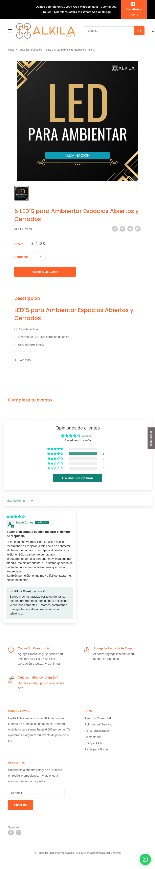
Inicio (11, 49)
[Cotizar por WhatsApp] (145, 859)
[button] (55, 453)
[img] (15, 516)
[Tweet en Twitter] (130, 229)
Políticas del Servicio (98, 724)
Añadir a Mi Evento (45, 271)
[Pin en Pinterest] (122, 229)
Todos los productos (30, 49)
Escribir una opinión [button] (77, 478)
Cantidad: (21, 257)
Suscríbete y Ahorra (134, 12)
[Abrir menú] (10, 30)
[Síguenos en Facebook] (11, 832)
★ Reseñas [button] (151, 438)
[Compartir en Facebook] (115, 229)
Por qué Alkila (94, 743)
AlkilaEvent (23, 229)
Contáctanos (93, 737)
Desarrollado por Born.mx (106, 852)
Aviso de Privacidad (98, 718)
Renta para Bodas (96, 749)
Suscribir (20, 805)
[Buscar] (139, 30)
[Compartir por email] (138, 229)
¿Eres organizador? (98, 730)
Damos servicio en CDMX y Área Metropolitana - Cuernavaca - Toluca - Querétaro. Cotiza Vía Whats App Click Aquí (77, 9)
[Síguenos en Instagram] (18, 832)
